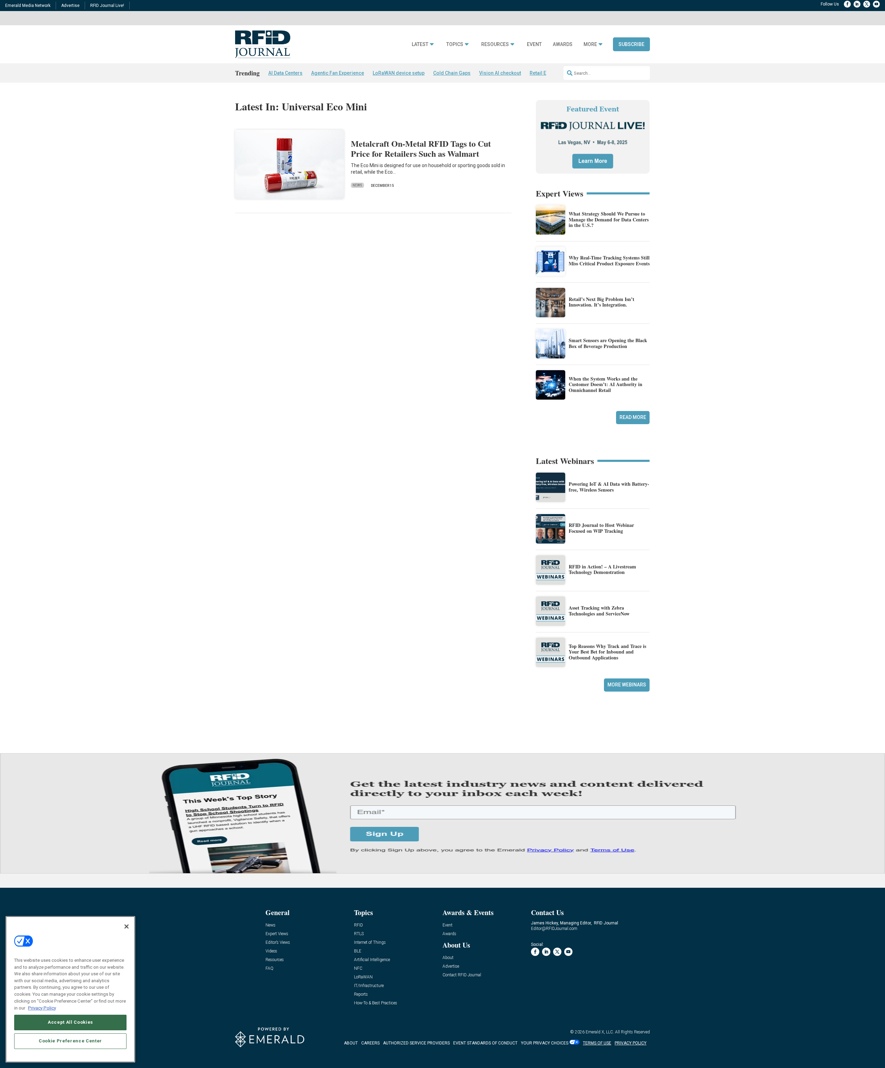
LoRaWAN (363, 977)
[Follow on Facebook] (847, 4)
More (590, 44)
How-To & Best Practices (375, 1003)
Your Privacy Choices (544, 1043)
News (357, 185)
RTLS (359, 934)
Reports (361, 994)
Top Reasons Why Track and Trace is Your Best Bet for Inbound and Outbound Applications (607, 651)
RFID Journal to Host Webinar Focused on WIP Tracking (601, 528)
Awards (562, 44)
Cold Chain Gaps (452, 73)
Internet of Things (370, 942)
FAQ (269, 968)
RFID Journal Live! (107, 5)
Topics (454, 44)
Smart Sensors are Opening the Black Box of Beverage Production (608, 343)
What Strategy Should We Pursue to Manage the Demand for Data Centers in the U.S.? (609, 219)
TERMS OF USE (597, 1043)
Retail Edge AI (545, 73)
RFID (358, 925)
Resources (495, 44)
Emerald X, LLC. (600, 1032)
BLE (357, 951)
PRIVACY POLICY (630, 1043)
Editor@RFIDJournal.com (554, 928)
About (448, 958)
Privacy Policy (42, 1007)
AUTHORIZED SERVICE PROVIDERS (416, 1043)
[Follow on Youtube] (876, 4)
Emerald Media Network (27, 5)
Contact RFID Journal (461, 975)
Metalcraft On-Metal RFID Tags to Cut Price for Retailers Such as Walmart (421, 148)
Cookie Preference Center (70, 1040)
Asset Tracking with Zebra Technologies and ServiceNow (599, 610)
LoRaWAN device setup (399, 73)
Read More (633, 417)
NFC (358, 968)
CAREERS (370, 1043)
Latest (420, 44)
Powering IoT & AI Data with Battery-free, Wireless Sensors (609, 486)
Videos (271, 951)
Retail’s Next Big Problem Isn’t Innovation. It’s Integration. (601, 302)
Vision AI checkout (500, 73)
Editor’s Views (278, 942)
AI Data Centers (285, 73)
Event (534, 44)
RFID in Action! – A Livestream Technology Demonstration (602, 569)
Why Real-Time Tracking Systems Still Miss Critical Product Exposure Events (609, 260)
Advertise (70, 5)
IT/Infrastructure (369, 986)
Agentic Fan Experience (337, 73)
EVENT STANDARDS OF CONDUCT (485, 1043)
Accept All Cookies (70, 1022)
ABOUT (351, 1043)
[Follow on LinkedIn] (857, 4)
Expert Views (277, 934)
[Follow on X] (866, 4)
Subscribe (631, 44)
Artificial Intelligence (372, 960)
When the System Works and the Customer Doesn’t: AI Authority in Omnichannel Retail (605, 384)
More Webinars (626, 684)
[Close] (126, 926)
